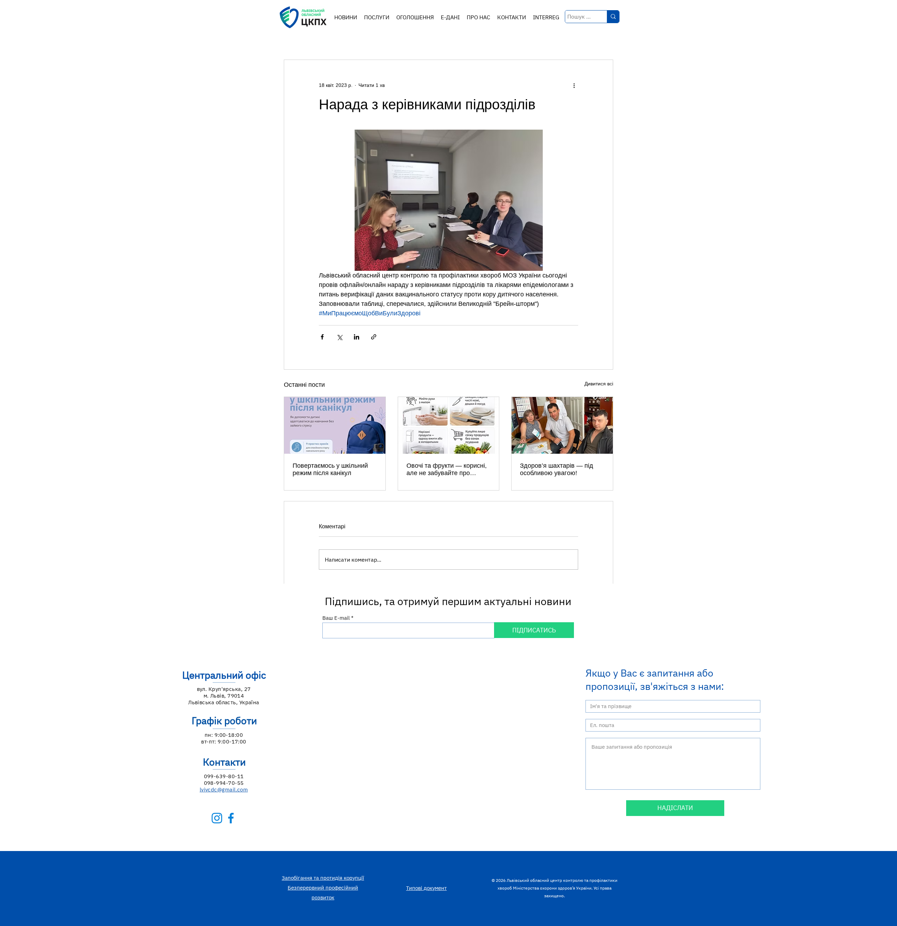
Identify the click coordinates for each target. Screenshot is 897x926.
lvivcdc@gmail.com (224, 789)
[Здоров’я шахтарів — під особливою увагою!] (562, 425)
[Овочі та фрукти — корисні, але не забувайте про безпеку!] (448, 425)
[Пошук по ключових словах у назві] (613, 17)
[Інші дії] (574, 85)
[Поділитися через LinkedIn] (356, 337)
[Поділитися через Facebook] (322, 337)
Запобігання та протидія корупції (323, 877)
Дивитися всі (598, 383)
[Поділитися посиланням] (373, 337)
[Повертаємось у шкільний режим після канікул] (334, 425)
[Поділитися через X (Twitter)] (339, 337)
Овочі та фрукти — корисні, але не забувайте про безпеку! (446, 469)
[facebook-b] (231, 818)
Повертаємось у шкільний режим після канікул (330, 469)
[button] (377, 17)
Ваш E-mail (336, 617)
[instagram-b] (217, 818)
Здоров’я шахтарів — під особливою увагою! (556, 469)
